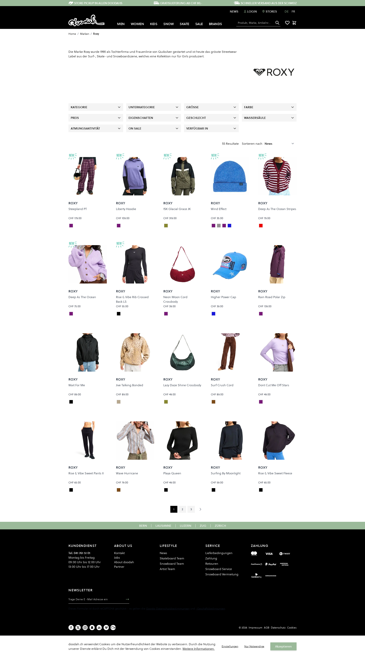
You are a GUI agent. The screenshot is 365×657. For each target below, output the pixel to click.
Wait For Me (76, 385)
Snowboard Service (218, 569)
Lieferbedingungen (218, 553)
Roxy (96, 34)
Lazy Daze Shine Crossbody (182, 385)
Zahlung (211, 558)
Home (72, 34)
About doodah (124, 562)
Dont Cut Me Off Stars (273, 385)
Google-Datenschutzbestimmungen (168, 608)
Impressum (255, 627)
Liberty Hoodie (126, 209)
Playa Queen (172, 473)
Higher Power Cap (223, 297)
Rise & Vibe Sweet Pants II (86, 473)
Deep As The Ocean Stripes (277, 209)
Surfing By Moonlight (225, 473)
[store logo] (86, 20)
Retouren (211, 563)
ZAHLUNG (259, 545)
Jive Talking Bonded (129, 385)
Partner (119, 567)
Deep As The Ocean (82, 297)
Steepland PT (77, 209)
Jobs (117, 557)
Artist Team (167, 569)
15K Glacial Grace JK (177, 209)
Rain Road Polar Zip (271, 297)
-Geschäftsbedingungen (210, 608)
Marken (84, 34)
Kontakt (119, 553)
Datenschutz (278, 627)
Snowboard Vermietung (221, 574)
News (234, 11)
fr (293, 11)
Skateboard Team (172, 558)
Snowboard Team (172, 563)
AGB (266, 627)
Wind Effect (218, 209)
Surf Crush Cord (222, 385)
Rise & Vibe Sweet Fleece (275, 473)
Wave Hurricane (127, 473)
